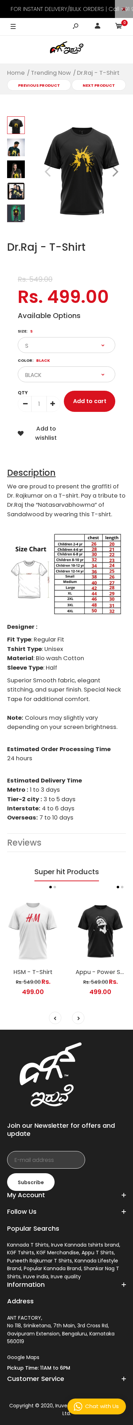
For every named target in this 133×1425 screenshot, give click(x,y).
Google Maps (23, 1357)
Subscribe (31, 1182)
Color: (34, 360)
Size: (25, 331)
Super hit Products (66, 872)
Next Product (99, 85)
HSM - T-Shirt (32, 972)
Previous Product (39, 85)
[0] (118, 27)
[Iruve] (66, 49)
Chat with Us (102, 1406)
